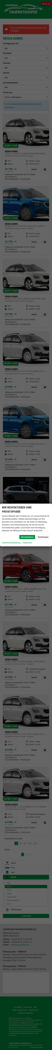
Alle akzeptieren (27, 537)
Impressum (27, 543)
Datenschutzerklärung (11, 543)
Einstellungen (43, 537)
